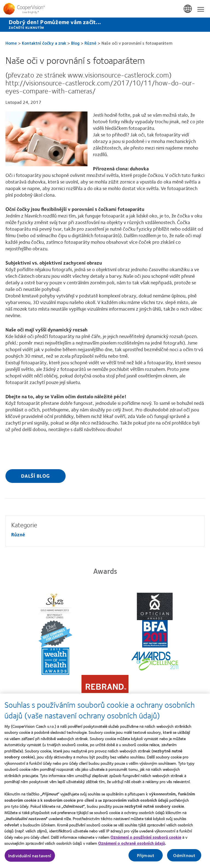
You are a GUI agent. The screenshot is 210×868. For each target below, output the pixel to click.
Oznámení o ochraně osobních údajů (131, 843)
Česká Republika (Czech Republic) (188, 9)
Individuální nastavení (29, 855)
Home (11, 42)
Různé (90, 42)
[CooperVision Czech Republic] (105, 9)
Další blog (35, 476)
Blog (75, 42)
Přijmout (145, 855)
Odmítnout (184, 855)
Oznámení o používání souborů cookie (145, 837)
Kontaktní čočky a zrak (44, 42)
